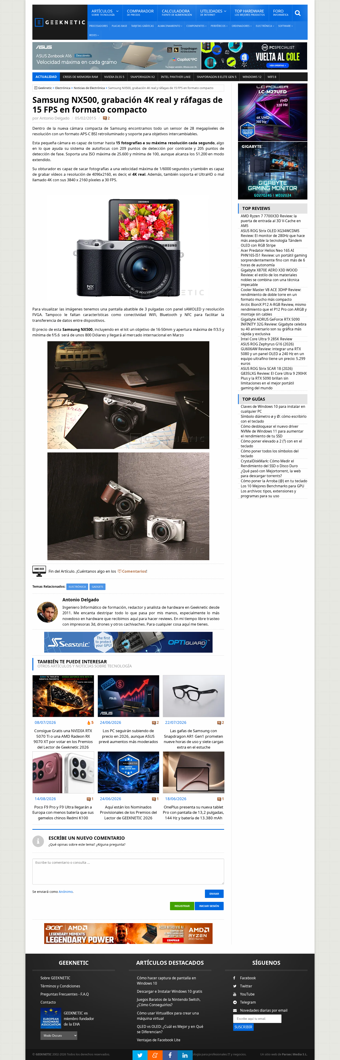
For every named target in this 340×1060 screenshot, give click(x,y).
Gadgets (97, 586)
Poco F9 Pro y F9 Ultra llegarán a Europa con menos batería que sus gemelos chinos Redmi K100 (63, 812)
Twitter (246, 986)
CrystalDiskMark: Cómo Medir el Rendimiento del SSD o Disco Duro (269, 463)
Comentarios (134, 571)
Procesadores (98, 26)
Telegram (248, 1002)
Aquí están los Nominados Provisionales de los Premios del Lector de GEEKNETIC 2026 (128, 812)
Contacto (48, 1002)
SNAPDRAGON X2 (142, 77)
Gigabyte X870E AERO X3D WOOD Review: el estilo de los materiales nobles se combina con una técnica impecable (270, 277)
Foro (280, 12)
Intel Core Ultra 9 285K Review (266, 339)
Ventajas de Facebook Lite (158, 1040)
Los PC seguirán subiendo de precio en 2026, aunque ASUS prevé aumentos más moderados (128, 736)
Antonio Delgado (54, 118)
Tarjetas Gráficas (142, 26)
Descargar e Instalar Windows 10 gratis (169, 991)
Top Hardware (250, 12)
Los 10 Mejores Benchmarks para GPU (272, 486)
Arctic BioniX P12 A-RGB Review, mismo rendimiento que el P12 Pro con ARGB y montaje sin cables (274, 309)
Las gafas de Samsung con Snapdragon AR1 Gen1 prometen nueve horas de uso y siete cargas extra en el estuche (193, 739)
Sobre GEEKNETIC (55, 978)
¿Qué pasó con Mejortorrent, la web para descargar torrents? (271, 473)
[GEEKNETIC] (60, 22)
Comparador (140, 12)
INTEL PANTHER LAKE (176, 77)
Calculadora (177, 12)
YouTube (247, 994)
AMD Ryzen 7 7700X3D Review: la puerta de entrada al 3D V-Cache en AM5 (271, 221)
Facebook (248, 978)
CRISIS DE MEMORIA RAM (80, 77)
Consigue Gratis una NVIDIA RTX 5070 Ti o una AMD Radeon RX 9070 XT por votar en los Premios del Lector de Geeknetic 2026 (63, 739)
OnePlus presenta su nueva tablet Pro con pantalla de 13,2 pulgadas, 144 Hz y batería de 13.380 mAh (193, 812)
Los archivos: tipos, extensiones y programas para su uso (268, 493)
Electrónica (62, 88)
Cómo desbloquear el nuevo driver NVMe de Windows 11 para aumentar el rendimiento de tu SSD (272, 431)
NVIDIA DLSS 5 (114, 77)
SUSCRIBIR (243, 1027)
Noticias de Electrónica (89, 88)
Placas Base (119, 26)
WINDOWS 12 (252, 77)
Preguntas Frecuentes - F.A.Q (64, 994)
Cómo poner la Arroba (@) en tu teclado (274, 481)
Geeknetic (45, 88)
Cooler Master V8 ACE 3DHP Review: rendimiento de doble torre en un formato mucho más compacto (271, 294)
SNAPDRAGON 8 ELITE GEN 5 (216, 77)
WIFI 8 (272, 77)
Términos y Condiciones (60, 986)
